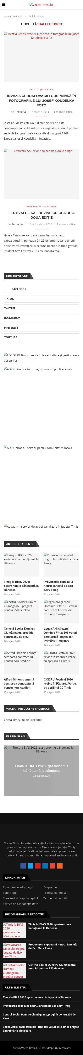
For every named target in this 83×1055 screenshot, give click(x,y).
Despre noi (50, 887)
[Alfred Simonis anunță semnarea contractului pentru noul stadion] (21, 662)
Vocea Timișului (13, 16)
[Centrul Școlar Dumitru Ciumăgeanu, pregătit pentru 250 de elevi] (21, 611)
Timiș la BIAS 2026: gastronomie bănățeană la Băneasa (21, 585)
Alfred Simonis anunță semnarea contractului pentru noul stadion (19, 683)
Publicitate (10, 892)
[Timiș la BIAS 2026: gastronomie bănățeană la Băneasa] (21, 565)
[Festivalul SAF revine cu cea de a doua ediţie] (41, 174)
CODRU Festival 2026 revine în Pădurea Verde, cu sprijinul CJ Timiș (60, 683)
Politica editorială (54, 892)
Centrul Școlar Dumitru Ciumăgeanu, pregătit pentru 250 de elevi (19, 632)
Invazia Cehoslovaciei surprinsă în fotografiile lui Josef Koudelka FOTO (41, 100)
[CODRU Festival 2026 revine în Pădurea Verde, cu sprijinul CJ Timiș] (61, 662)
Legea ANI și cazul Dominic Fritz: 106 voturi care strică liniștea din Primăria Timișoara (60, 634)
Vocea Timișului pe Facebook (23, 720)
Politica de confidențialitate (20, 904)
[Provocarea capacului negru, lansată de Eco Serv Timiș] (61, 565)
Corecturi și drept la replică (20, 898)
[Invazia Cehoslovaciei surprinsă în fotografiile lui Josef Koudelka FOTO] (41, 57)
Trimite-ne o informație (18, 887)
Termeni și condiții (55, 898)
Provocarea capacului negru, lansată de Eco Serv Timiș (58, 585)
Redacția (20, 112)
